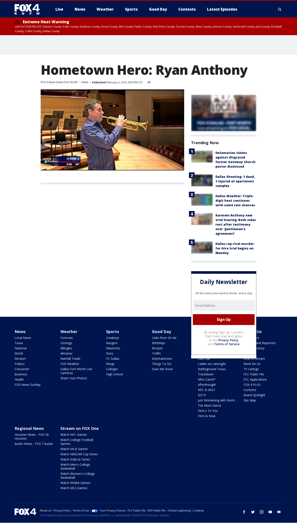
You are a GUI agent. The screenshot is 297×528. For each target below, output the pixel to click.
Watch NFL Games (73, 434)
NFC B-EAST (206, 390)
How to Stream (254, 358)
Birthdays (158, 343)
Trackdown (206, 374)
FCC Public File (254, 374)
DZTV (202, 395)
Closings (66, 343)
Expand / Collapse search (279, 9)
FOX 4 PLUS (252, 385)
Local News (23, 338)
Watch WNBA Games (75, 483)
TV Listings (251, 369)
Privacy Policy (228, 340)
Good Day (161, 331)
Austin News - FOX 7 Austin (34, 444)
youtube (270, 511)
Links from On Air (164, 338)
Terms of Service (226, 344)
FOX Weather (69, 364)
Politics (20, 364)
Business (21, 374)
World (19, 353)
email (278, 511)
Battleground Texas (212, 369)
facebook (244, 511)
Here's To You (208, 411)
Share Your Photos (73, 378)
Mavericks (113, 348)
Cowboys (112, 338)
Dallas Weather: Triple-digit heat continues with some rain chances (235, 200)
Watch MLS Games (73, 488)
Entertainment (162, 358)
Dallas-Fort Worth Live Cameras (76, 371)
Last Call (204, 358)
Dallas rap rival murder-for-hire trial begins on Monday (235, 248)
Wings (110, 364)
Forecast (66, 338)
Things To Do (161, 364)
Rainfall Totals (70, 358)
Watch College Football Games (76, 442)
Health (19, 379)
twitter (252, 511)
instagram (261, 511)
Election (20, 358)
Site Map (250, 400)
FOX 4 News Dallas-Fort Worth (59, 82)
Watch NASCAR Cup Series (79, 454)
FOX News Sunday (27, 385)
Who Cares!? (206, 379)
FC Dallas (112, 358)
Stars (109, 353)
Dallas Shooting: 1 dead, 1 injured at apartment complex (235, 181)
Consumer (22, 369)
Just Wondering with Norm (216, 400)
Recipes (157, 348)
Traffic (156, 353)
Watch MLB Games (74, 449)
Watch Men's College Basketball (75, 466)
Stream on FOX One (79, 428)
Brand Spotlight (254, 395)
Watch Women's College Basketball (77, 476)
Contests (250, 390)
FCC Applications (255, 379)
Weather (68, 331)
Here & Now (206, 416)
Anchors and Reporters (260, 343)
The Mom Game (209, 405)
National (21, 348)
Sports (112, 331)
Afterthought (207, 385)
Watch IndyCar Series (75, 459)
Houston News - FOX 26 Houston (32, 436)
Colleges (112, 369)
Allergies (66, 348)
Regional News (29, 428)
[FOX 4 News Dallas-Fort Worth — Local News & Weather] (29, 9)
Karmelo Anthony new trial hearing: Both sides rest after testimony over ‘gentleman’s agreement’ (235, 224)
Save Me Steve (162, 369)
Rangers (112, 343)
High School (114, 374)
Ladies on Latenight (212, 364)
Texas (19, 343)
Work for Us (252, 364)
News (85, 82)
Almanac (66, 353)
